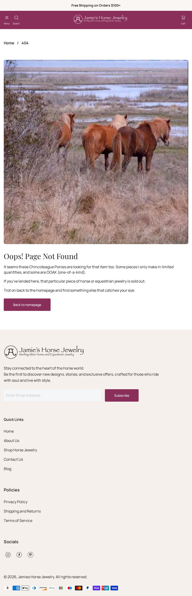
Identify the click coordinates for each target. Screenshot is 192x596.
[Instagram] (8, 555)
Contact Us (13, 459)
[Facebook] (19, 555)
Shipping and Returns (22, 511)
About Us (11, 440)
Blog (7, 468)
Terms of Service (18, 520)
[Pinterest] (30, 555)
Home (9, 42)
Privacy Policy (15, 501)
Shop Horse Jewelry (20, 450)
